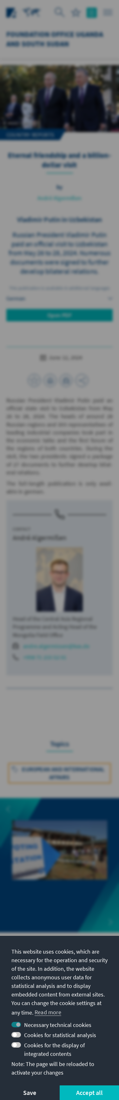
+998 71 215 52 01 (44, 657)
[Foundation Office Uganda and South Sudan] (31, 12)
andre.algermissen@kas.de (56, 646)
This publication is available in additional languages (59, 288)
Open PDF (59, 315)
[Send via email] (66, 380)
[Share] (82, 380)
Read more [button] (48, 1012)
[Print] (50, 380)
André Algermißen (59, 198)
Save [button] (29, 1093)
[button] (8, 809)
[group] (59, 861)
